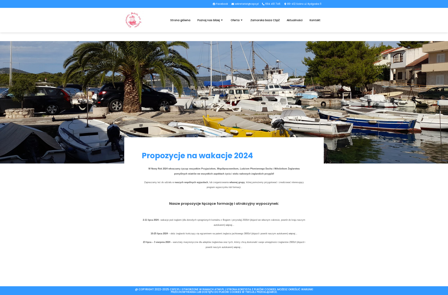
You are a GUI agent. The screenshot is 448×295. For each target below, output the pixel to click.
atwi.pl (219, 289)
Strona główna (180, 20)
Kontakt (315, 20)
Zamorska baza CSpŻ (265, 20)
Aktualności (295, 20)
